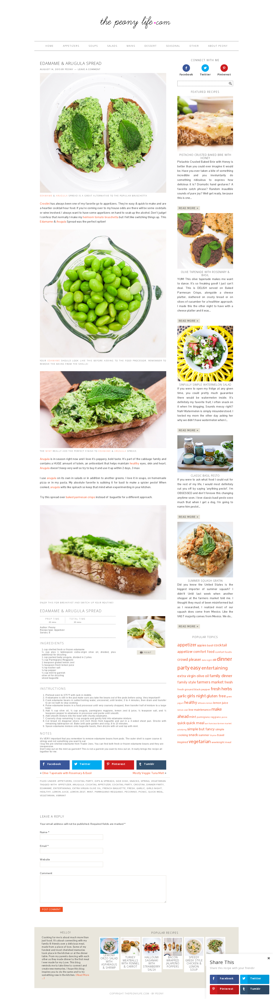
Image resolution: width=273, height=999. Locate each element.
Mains (131, 45)
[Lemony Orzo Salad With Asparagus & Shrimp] (109, 946)
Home (50, 45)
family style (186, 682)
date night (207, 660)
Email (44, 846)
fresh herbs (221, 689)
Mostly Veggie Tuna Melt (148, 773)
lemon (209, 703)
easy (195, 667)
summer (204, 735)
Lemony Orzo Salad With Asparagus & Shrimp (109, 961)
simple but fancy (201, 729)
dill (214, 660)
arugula (51, 478)
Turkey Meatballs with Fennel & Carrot (130, 961)
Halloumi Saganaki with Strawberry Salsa (151, 963)
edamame (54, 360)
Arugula (62, 195)
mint (49, 451)
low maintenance (200, 710)
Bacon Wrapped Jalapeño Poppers (172, 961)
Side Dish (122, 781)
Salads (112, 45)
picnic (143, 791)
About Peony (218, 45)
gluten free (216, 695)
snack (193, 735)
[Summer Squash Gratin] (205, 549)
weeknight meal (221, 742)
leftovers (202, 703)
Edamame (46, 195)
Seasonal (173, 45)
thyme (213, 735)
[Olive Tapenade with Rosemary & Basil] (205, 241)
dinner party (155, 784)
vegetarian (47, 795)
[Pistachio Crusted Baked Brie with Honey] (205, 124)
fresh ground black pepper (193, 689)
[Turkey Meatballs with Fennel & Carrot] (130, 947)
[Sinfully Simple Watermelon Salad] (205, 353)
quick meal (155, 791)
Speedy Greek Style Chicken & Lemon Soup (194, 963)
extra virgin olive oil (86, 788)
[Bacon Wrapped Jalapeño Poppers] (173, 947)
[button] (146, 652)
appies (201, 645)
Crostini (45, 203)
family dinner (221, 675)
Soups (93, 45)
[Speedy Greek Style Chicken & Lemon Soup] (194, 947)
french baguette (114, 788)
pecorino (131, 791)
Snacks (134, 781)
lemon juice (60, 791)
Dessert (150, 45)
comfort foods (223, 652)
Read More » (189, 208)
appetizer (64, 784)
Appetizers (71, 45)
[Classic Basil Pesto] (205, 453)
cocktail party (122, 784)
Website (45, 859)
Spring (145, 781)
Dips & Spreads (104, 781)
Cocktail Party (83, 781)
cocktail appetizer (98, 784)
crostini (139, 784)
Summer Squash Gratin (205, 580)
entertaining (62, 788)
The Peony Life (136, 19)
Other (194, 45)
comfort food (203, 651)
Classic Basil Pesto (205, 475)
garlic (140, 788)
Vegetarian (158, 781)
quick (181, 723)
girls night (154, 788)
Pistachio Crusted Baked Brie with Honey (205, 156)
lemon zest (78, 791)
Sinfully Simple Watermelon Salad (205, 384)
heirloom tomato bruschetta (100, 217)
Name (44, 832)
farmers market (210, 682)
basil (210, 645)
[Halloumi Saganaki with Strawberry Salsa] (152, 947)
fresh (131, 788)
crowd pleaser (189, 659)
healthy (134, 463)
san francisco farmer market (218, 723)
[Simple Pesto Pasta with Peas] (215, 947)
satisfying (181, 729)
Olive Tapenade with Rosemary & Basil (67, 773)
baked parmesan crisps (80, 497)
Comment (46, 873)
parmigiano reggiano (109, 791)
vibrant (61, 795)
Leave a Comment (89, 69)
